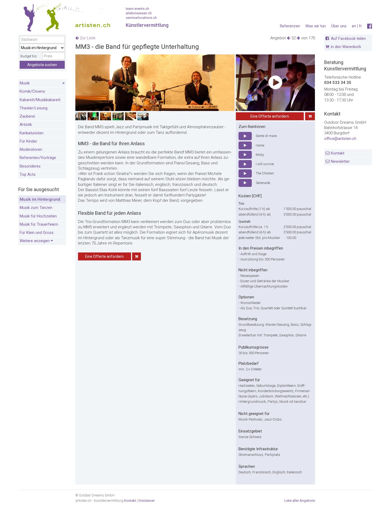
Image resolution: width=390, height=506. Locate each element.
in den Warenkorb (346, 46)
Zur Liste (87, 38)
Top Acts (28, 174)
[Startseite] (64, 19)
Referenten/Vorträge (38, 157)
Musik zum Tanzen (36, 207)
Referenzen (290, 26)
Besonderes (30, 166)
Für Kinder (28, 141)
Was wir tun (315, 26)
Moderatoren (31, 149)
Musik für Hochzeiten (38, 216)
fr (360, 26)
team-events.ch (137, 9)
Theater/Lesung (33, 108)
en (354, 26)
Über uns (338, 26)
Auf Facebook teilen (348, 38)
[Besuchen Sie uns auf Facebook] (369, 26)
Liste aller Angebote (299, 501)
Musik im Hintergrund (40, 199)
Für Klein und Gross (37, 232)
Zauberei (27, 116)
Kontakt (337, 153)
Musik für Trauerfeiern (39, 224)
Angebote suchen (42, 65)
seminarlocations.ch (141, 18)
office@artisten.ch (340, 138)
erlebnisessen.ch (139, 13)
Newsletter (340, 161)
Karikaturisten (32, 133)
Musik (25, 83)
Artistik (26, 124)
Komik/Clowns (32, 91)
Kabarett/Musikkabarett (40, 99)
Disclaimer (146, 501)
